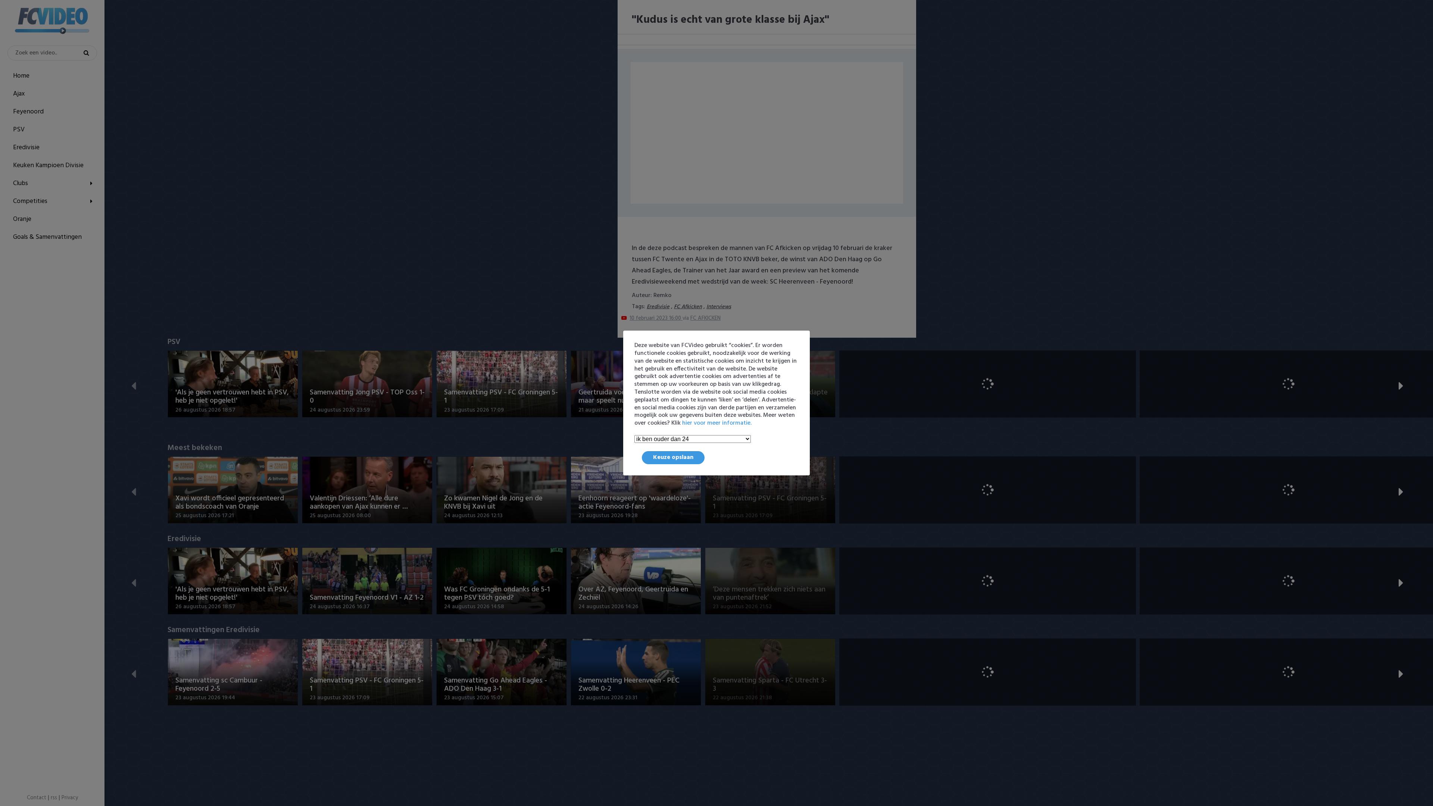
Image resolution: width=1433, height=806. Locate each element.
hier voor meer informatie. (717, 423)
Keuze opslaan (673, 457)
